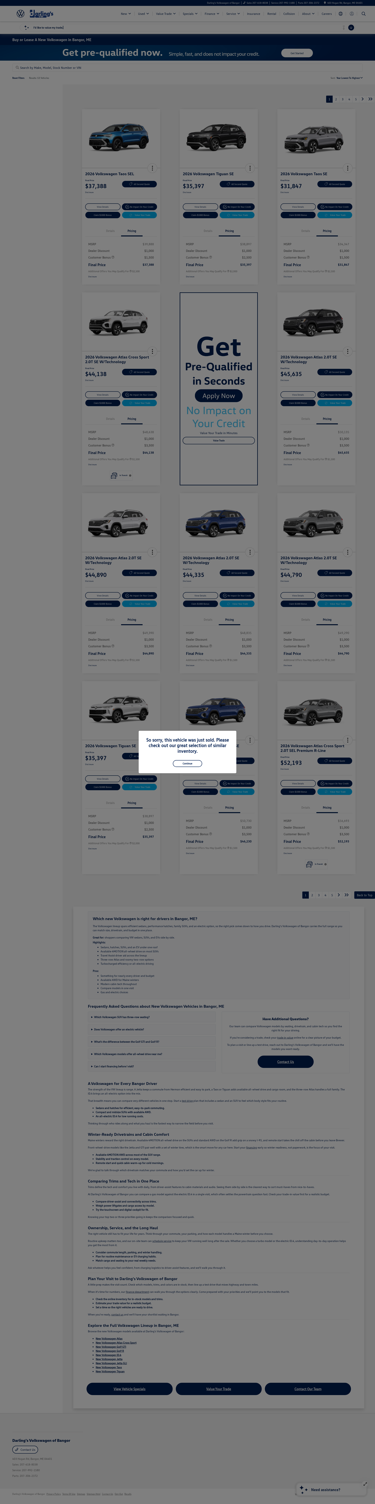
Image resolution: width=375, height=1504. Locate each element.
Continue (187, 763)
